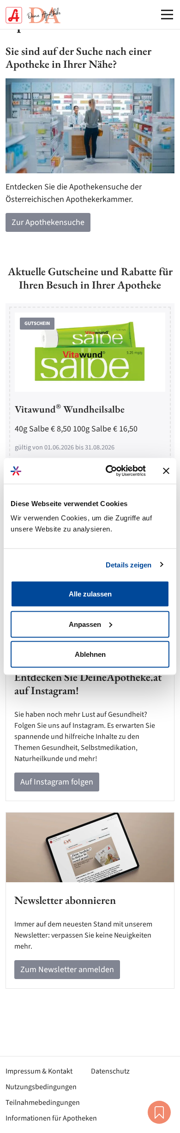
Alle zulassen (90, 594)
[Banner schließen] (166, 470)
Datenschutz (110, 1071)
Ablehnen (90, 654)
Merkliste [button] (159, 1112)
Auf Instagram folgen (56, 782)
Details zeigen (128, 564)
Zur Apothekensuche (48, 222)
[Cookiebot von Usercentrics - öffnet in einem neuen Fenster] (109, 471)
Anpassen (85, 624)
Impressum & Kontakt (39, 1071)
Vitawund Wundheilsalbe (70, 408)
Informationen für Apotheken (51, 1118)
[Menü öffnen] (167, 14)
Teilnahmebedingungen (43, 1103)
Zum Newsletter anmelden (67, 969)
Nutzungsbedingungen (41, 1087)
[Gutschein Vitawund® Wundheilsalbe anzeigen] (90, 352)
